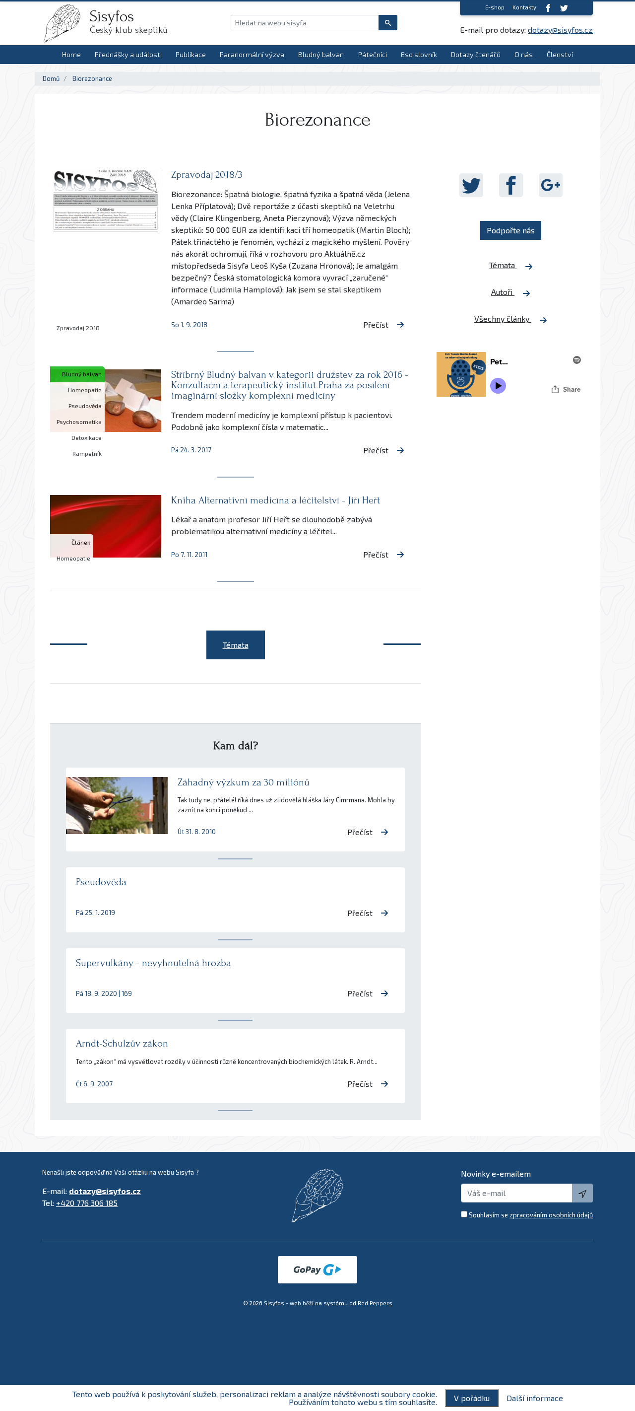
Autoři (502, 291)
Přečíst (375, 324)
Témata (503, 265)
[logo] (66, 23)
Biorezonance (92, 78)
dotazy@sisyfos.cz (560, 29)
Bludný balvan (321, 54)
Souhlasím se (531, 1215)
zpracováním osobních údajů (551, 1215)
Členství (560, 54)
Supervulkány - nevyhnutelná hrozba (153, 963)
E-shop (495, 7)
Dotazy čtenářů (476, 54)
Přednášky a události (128, 54)
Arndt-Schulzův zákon (122, 1043)
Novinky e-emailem (496, 1173)
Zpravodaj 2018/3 (207, 174)
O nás (523, 54)
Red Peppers (375, 1303)
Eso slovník (419, 54)
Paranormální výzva (252, 54)
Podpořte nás (511, 230)
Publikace (191, 54)
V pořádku (472, 1398)
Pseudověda (101, 882)
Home (71, 54)
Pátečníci (372, 54)
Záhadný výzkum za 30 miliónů (244, 782)
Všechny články (502, 318)
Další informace (535, 1398)
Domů (51, 78)
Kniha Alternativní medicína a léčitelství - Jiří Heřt (275, 500)
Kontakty (524, 7)
